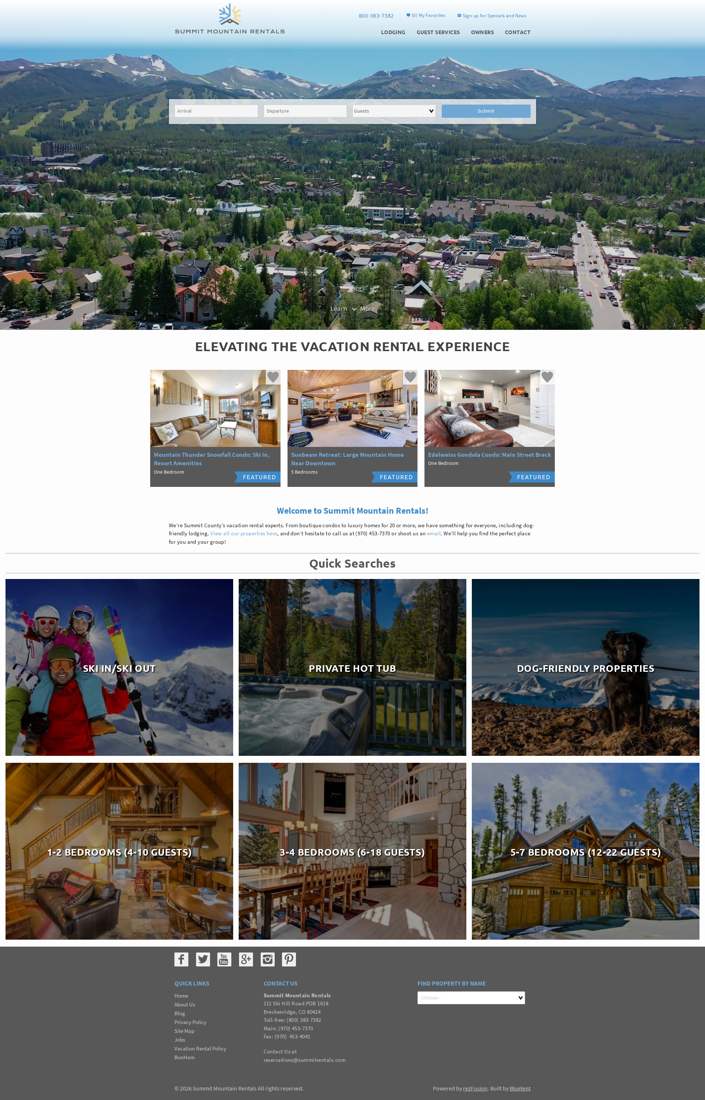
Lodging (393, 32)
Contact (518, 32)
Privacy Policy (190, 1022)
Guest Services (438, 32)
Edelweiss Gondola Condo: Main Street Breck (489, 455)
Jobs (179, 1039)
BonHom (184, 1057)
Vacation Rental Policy (200, 1048)
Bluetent (520, 1088)
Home (181, 995)
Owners (482, 32)
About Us (184, 1004)
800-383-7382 (376, 15)
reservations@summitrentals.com (305, 1059)
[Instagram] (268, 959)
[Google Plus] (246, 959)
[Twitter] (203, 959)
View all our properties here (243, 533)
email (434, 533)
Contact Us (277, 1051)
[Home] (229, 17)
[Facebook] (181, 959)
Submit (486, 111)
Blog (179, 1013)
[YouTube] (224, 959)
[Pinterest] (289, 959)
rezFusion (475, 1088)
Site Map (184, 1030)
